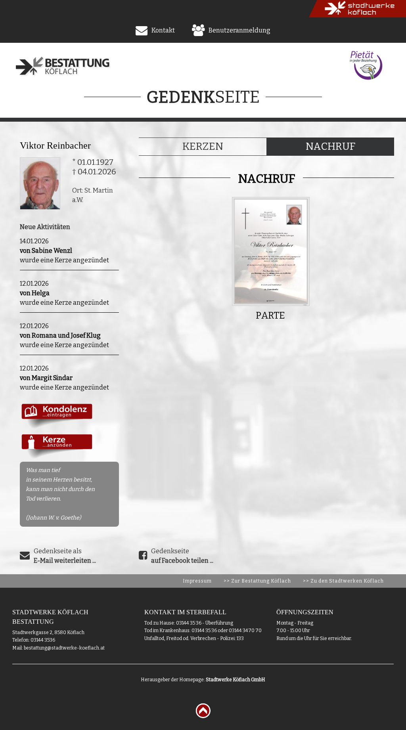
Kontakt (163, 30)
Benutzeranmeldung (239, 30)
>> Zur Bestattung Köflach (257, 581)
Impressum (197, 581)
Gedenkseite (182, 555)
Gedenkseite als (65, 555)
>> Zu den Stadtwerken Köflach (343, 581)
